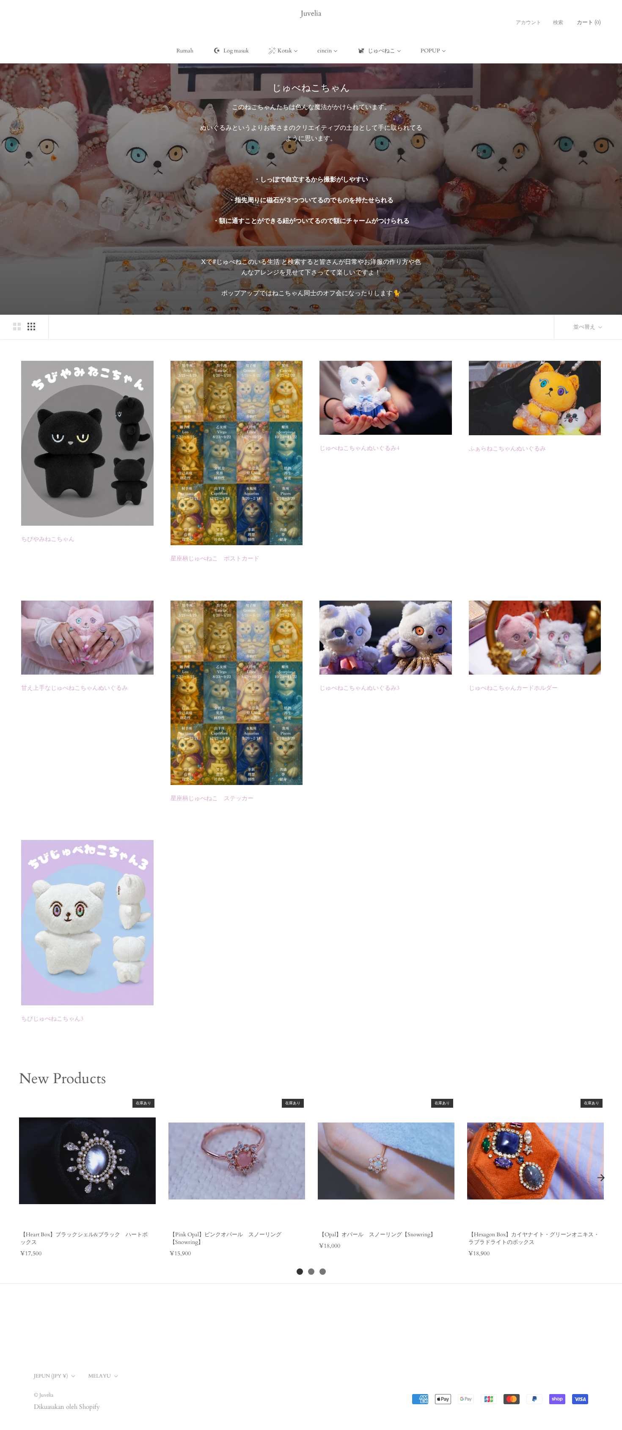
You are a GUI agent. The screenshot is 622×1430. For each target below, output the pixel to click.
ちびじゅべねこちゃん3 (52, 1019)
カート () (589, 22)
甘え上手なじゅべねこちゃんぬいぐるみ (74, 688)
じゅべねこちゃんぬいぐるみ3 (359, 688)
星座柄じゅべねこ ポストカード (215, 558)
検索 (558, 22)
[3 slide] (322, 1271)
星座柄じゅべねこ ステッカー (212, 798)
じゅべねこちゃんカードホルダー (513, 688)
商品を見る (87, 1215)
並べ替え (585, 327)
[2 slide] (311, 1271)
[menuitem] (185, 51)
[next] (600, 1177)
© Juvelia (43, 1395)
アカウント (528, 22)
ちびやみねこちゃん (47, 539)
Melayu (99, 1375)
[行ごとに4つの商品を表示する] (31, 326)
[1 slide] (300, 1271)
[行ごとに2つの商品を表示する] (17, 326)
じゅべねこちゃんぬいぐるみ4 (359, 448)
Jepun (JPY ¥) (51, 1375)
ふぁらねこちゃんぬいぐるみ (507, 449)
